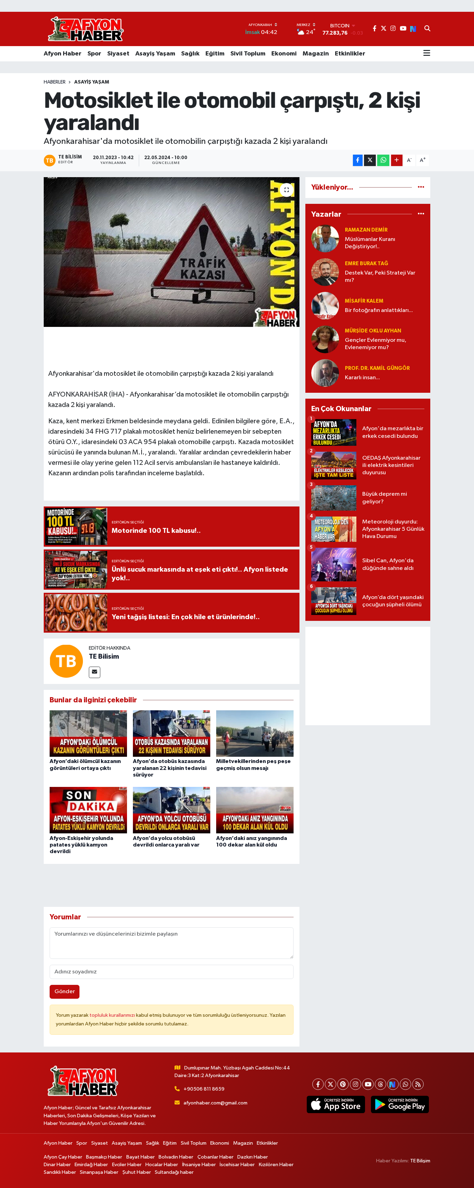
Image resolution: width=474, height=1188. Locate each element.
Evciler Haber (127, 1164)
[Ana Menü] (426, 53)
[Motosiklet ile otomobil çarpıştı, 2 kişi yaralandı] (171, 252)
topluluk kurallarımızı (113, 1015)
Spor (94, 54)
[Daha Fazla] (397, 160)
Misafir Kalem (364, 301)
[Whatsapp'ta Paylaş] (383, 160)
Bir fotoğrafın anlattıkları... (379, 310)
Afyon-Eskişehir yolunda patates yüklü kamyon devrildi (81, 844)
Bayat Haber (140, 1157)
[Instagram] (355, 1084)
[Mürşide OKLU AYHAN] (325, 339)
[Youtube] (368, 1084)
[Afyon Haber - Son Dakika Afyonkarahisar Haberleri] (86, 29)
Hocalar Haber (161, 1164)
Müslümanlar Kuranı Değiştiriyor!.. (370, 243)
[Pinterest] (343, 1084)
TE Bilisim (104, 656)
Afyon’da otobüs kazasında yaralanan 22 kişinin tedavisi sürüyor (169, 767)
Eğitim (215, 54)
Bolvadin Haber (176, 1157)
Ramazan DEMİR (366, 230)
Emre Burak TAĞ (366, 263)
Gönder (64, 992)
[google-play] (399, 1104)
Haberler (55, 82)
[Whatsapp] (405, 1084)
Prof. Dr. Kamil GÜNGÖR (377, 368)
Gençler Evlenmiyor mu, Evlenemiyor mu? (375, 343)
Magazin (316, 54)
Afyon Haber (63, 54)
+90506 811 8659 (204, 1089)
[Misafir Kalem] (325, 306)
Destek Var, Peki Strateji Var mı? (380, 276)
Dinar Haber (57, 1164)
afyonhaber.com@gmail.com (215, 1102)
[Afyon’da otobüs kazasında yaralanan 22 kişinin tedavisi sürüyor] (171, 733)
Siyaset (118, 54)
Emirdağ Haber (91, 1164)
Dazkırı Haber (252, 1157)
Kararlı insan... (362, 378)
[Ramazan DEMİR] (325, 238)
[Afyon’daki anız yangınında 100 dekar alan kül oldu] (255, 810)
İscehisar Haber (237, 1164)
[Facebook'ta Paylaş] (358, 160)
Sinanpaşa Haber (99, 1172)
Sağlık (190, 54)
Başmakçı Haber (104, 1157)
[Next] (393, 1084)
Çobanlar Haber (215, 1157)
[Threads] (380, 1084)
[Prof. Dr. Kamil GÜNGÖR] (325, 373)
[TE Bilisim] (66, 661)
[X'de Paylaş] (370, 160)
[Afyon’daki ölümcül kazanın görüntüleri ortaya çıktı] (88, 733)
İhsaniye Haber (199, 1164)
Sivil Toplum (247, 54)
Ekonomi (284, 54)
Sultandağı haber (174, 1172)
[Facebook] (318, 1084)
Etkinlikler (350, 54)
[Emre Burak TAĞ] (325, 272)
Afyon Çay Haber (63, 1157)
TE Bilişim (420, 1160)
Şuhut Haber (136, 1172)
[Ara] (427, 29)
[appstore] (335, 1104)
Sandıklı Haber (60, 1172)
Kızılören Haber (276, 1164)
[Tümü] (421, 187)
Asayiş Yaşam (155, 54)
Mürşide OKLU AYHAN (373, 330)
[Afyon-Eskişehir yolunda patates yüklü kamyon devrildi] (88, 810)
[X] (330, 1084)
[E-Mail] (94, 672)
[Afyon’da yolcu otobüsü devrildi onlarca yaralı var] (171, 810)
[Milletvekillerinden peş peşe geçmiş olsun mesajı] (255, 733)
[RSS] (418, 1084)
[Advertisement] (367, 676)
